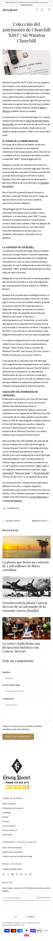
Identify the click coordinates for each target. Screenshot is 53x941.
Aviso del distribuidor (12, 847)
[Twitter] (12, 874)
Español (31, 917)
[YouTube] (25, 874)
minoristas (7, 834)
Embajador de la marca (12, 808)
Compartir (12, 508)
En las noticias (8, 825)
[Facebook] (8, 874)
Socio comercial (9, 830)
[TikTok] (17, 874)
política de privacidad (12, 852)
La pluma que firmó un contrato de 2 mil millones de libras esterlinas (25, 566)
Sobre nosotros (9, 803)
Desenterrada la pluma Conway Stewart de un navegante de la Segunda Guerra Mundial (25, 606)
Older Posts (13, 521)
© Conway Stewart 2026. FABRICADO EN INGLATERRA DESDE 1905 (21, 924)
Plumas (5, 821)
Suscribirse (44, 897)
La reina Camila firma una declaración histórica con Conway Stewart (21, 647)
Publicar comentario (18, 736)
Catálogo (6, 812)
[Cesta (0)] (42, 10)
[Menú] (49, 10)
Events (5, 817)
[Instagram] (3, 874)
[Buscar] (36, 10)
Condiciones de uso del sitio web (17, 856)
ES (16, 917)
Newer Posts (39, 521)
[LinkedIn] (30, 874)
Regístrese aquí (26, 5)
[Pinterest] (21, 874)
